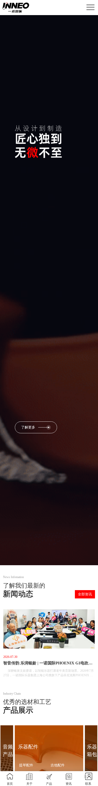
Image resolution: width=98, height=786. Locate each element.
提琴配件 (26, 765)
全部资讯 (85, 594)
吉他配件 (58, 765)
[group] (49, 645)
